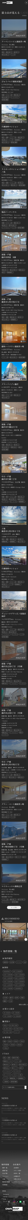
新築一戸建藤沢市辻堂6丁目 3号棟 (12, 711)
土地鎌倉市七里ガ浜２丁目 (11, 530)
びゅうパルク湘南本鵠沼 (12, 81)
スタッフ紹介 (17, 1170)
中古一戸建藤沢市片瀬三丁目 (9, 478)
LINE (4, 1199)
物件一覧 (4, 1167)
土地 (13, 534)
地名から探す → (23, 1004)
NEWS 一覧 (17, 1173)
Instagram (6, 1194)
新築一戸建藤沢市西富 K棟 (9, 256)
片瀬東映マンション (10, 127)
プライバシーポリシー (20, 1182)
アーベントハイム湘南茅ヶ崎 (14, 42)
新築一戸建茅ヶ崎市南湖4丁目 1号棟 (13, 845)
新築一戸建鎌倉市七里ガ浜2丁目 (10, 300)
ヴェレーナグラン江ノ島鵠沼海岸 (14, 615)
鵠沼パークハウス (9, 212)
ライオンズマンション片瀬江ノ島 (14, 170)
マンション (5, 44)
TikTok (5, 1196)
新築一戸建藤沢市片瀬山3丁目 (10, 426)
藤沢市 (23, 84)
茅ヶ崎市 (11, 44)
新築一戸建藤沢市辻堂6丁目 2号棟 (12, 665)
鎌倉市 (22, 305)
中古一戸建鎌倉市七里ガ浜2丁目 (10, 763)
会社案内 (16, 1167)
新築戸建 (16, 260)
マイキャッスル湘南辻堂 (12, 886)
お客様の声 (17, 1176)
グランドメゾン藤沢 (10, 384)
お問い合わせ (17, 1179)
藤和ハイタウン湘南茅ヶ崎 (13, 346)
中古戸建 (17, 482)
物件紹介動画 (6, 1182)
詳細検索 (24, 15)
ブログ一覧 (6, 1201)
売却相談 (4, 1184)
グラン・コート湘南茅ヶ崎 (13, 804)
